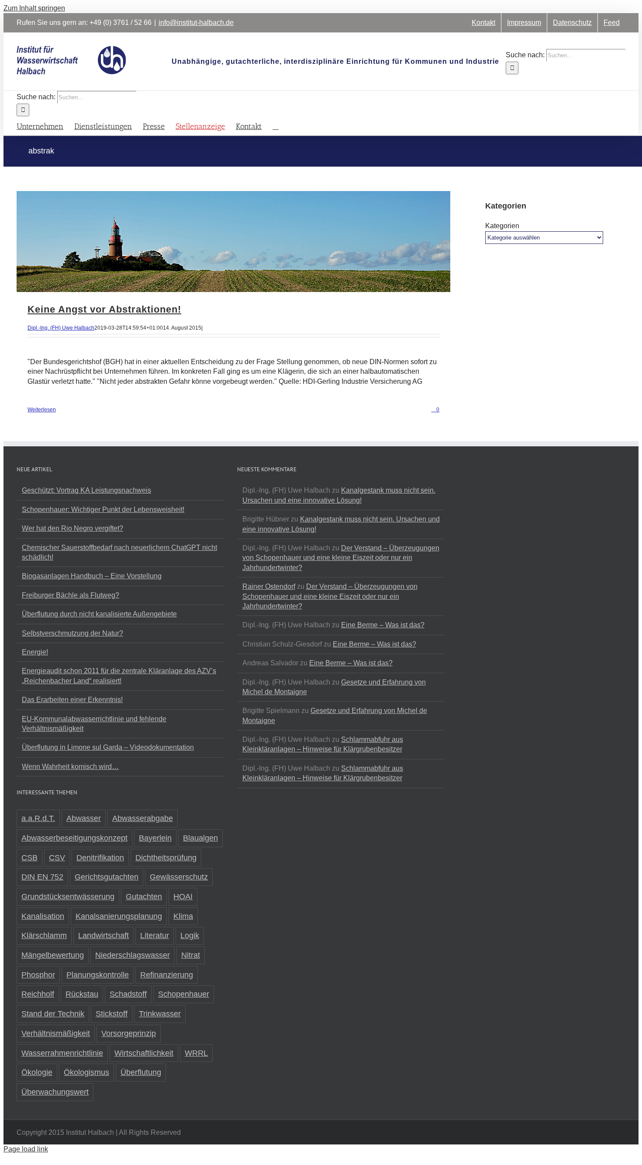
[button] (276, 125)
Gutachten (144, 896)
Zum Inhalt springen (34, 8)
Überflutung (141, 1072)
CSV (57, 857)
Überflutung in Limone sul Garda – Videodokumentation (108, 747)
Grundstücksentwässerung (67, 896)
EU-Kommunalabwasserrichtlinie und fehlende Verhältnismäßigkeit (94, 723)
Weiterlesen (42, 410)
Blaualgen (200, 838)
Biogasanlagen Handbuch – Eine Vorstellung (92, 576)
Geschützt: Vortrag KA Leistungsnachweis (86, 490)
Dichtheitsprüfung (166, 857)
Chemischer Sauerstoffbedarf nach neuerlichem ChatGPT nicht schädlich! (119, 552)
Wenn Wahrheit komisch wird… (70, 766)
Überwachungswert (55, 1092)
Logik (189, 935)
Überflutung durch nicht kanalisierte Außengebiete (99, 614)
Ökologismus (86, 1072)
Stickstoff (112, 1013)
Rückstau (82, 994)
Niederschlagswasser (132, 955)
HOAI (183, 896)
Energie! (35, 652)
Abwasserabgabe (142, 818)
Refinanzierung (166, 974)
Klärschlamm (44, 935)
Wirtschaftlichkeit (143, 1053)
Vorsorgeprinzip (128, 1033)
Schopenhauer (183, 994)
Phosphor (38, 974)
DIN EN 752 (42, 877)
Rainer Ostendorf (268, 586)
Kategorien (502, 226)
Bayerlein (155, 838)
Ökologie (36, 1072)
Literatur (154, 935)
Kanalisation (42, 916)
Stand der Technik (52, 1013)
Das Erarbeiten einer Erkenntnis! (72, 699)
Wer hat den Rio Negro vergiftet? (72, 528)
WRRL (196, 1053)
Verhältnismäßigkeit (55, 1033)
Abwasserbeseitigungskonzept (74, 838)
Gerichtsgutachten (106, 877)
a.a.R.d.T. (38, 818)
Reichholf (37, 994)
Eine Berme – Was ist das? (383, 625)
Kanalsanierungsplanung (119, 916)
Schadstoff (128, 994)
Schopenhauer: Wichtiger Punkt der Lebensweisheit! (103, 509)
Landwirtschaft (103, 935)
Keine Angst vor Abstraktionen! (104, 309)
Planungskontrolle (97, 974)
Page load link (25, 1149)
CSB (29, 857)
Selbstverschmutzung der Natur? (72, 633)
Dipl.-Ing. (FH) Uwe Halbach (61, 328)
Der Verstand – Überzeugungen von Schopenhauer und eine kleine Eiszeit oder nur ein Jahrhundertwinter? (340, 557)
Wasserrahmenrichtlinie (62, 1053)
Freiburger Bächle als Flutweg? (70, 595)
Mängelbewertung (52, 955)
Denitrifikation (100, 857)
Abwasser (83, 818)
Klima (183, 916)
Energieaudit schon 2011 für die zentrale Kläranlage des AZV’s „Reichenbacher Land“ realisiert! (119, 675)
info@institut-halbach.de (196, 22)
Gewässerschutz (179, 877)
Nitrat (190, 955)
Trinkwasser (160, 1013)
